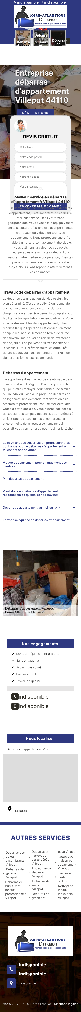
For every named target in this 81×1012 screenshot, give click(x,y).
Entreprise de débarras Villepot (41, 872)
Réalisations (35, 113)
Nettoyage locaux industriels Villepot (65, 892)
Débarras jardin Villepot (65, 877)
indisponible (27, 2)
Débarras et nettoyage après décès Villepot (40, 857)
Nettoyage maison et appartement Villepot (67, 862)
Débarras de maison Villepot (41, 885)
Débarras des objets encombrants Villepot (15, 858)
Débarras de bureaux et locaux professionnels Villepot (15, 890)
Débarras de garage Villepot (15, 873)
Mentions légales (66, 1004)
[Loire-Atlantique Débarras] (40, 16)
